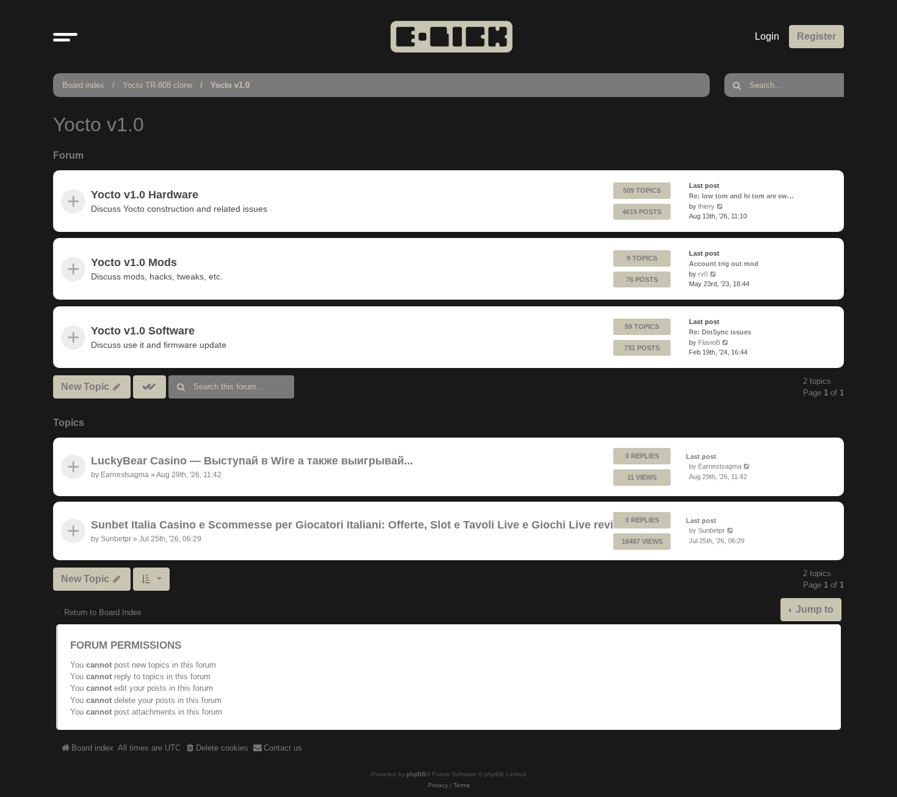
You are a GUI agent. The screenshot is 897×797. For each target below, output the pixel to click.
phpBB (416, 774)
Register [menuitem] (816, 36)
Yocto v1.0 (230, 85)
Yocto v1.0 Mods (134, 262)
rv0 (703, 274)
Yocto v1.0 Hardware (144, 195)
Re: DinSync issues (720, 331)
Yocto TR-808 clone (157, 85)
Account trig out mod (723, 263)
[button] (65, 36)
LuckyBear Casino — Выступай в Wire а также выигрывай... (252, 461)
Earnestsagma (125, 474)
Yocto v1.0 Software (143, 330)
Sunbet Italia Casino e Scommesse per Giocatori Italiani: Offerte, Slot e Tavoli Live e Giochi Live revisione (366, 525)
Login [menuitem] (767, 36)
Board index (83, 85)
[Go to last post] (747, 466)
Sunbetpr (116, 539)
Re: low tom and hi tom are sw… (741, 196)
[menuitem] (216, 748)
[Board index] (452, 36)
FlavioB (709, 341)
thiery (706, 206)
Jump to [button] (813, 609)
